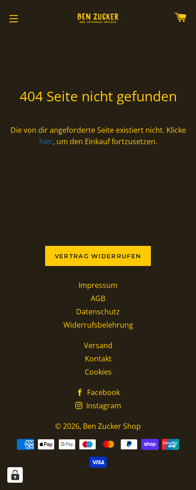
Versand (98, 345)
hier (46, 141)
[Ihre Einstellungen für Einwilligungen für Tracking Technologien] (15, 475)
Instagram (102, 406)
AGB (98, 298)
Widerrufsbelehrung (98, 325)
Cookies (98, 372)
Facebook (102, 392)
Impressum (98, 285)
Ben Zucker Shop (112, 426)
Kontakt (98, 359)
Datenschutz (98, 312)
